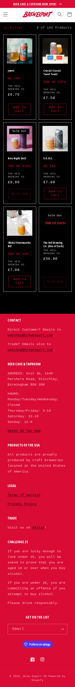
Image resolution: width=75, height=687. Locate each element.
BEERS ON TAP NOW (24, 431)
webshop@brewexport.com (30, 335)
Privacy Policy (22, 504)
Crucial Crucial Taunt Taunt (52, 72)
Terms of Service (24, 495)
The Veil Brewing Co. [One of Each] (53, 244)
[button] (5, 15)
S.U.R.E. (48, 158)
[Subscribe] (62, 629)
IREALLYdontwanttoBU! (19, 244)
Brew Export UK (35, 676)
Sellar (38, 527)
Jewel (11, 70)
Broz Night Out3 (17, 158)
